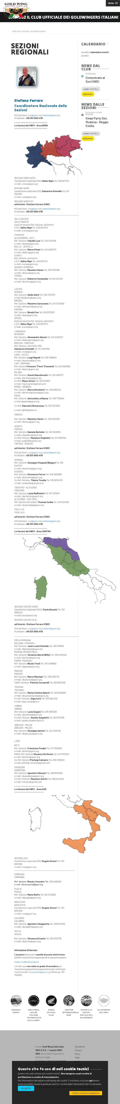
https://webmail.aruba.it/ (26, 961)
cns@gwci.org (35, 115)
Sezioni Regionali (38, 31)
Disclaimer (80, 1046)
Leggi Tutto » (91, 89)
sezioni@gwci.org (51, 115)
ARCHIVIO (88, 94)
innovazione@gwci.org (39, 972)
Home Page (16, 31)
